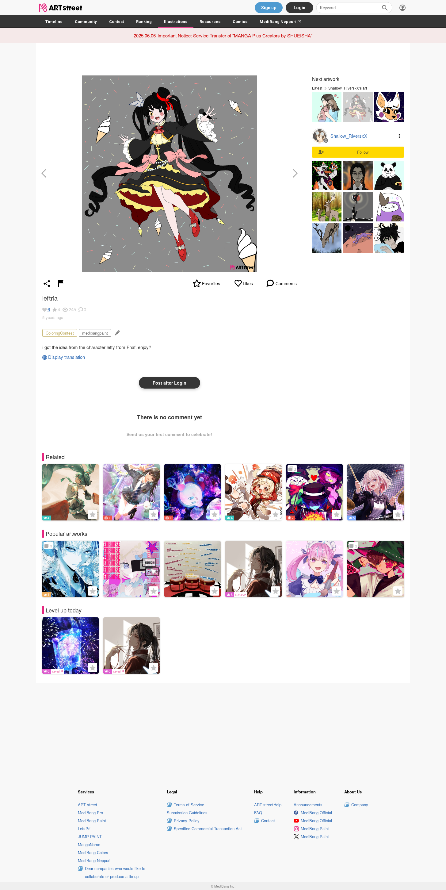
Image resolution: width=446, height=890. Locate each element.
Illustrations (175, 21)
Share (46, 283)
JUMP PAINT (90, 836)
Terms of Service (189, 805)
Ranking (144, 21)
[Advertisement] (223, 731)
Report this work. (60, 283)
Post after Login (169, 383)
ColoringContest (60, 333)
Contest (116, 21)
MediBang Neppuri (283, 21)
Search (384, 7)
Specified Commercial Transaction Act (208, 828)
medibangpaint (95, 333)
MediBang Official (316, 812)
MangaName (89, 844)
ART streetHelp (267, 805)
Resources (210, 21)
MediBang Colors (93, 852)
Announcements (308, 805)
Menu (399, 135)
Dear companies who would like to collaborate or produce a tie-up (115, 872)
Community (86, 21)
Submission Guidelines (187, 812)
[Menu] (402, 7)
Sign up (268, 7)
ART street (87, 805)
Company (359, 805)
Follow (362, 152)
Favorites (211, 283)
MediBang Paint (92, 820)
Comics (240, 21)
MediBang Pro (90, 812)
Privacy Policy (187, 820)
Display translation (66, 357)
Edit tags (116, 333)
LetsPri (84, 828)
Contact (268, 820)
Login (299, 7)
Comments (286, 283)
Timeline (54, 21)
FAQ (258, 812)
